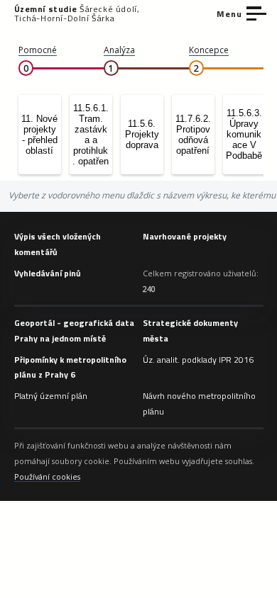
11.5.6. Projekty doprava (142, 134)
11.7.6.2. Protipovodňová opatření (193, 134)
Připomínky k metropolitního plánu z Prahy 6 (70, 367)
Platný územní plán (50, 395)
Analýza (119, 50)
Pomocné (37, 50)
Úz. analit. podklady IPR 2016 (198, 359)
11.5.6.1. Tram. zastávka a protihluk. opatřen (90, 135)
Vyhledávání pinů (47, 273)
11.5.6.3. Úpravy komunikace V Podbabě (244, 134)
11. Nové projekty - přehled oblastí (39, 134)
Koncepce (209, 50)
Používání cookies (47, 476)
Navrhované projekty (185, 236)
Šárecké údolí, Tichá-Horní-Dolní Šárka (77, 13)
